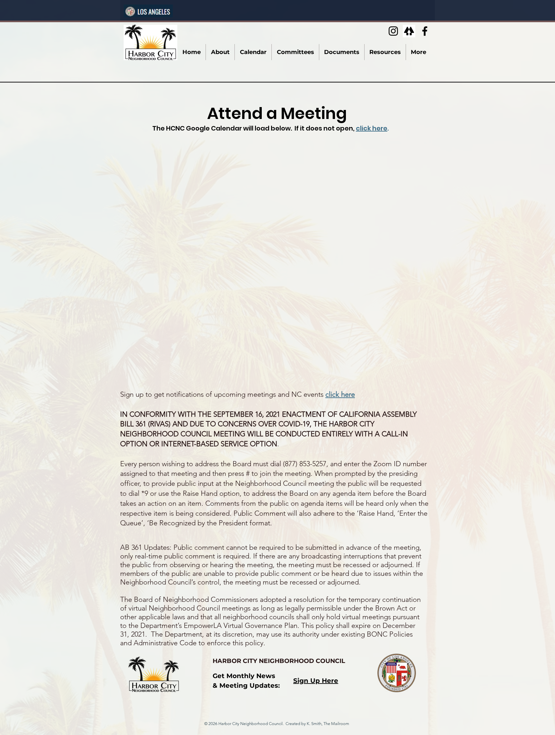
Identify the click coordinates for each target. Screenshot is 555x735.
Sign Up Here (315, 681)
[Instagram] (393, 31)
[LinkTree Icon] (409, 31)
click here (371, 128)
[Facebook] (424, 31)
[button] (220, 52)
